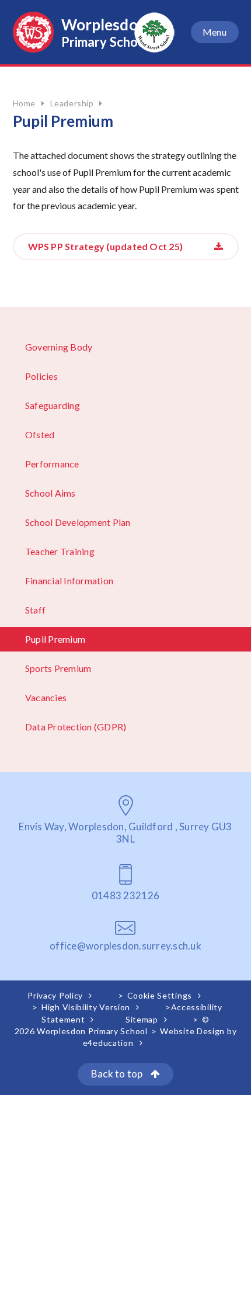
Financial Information (69, 580)
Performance (52, 463)
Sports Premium (58, 668)
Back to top (118, 1074)
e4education (108, 1043)
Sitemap (142, 1019)
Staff (35, 609)
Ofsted (39, 434)
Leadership (72, 103)
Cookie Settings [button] (160, 995)
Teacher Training (60, 551)
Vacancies (46, 697)
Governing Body (58, 346)
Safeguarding (52, 405)
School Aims (50, 492)
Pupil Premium (55, 638)
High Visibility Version (85, 1007)
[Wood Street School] (154, 33)
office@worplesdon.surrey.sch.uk (125, 946)
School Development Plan (78, 522)
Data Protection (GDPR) (75, 726)
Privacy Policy (55, 995)
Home (24, 103)
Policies (41, 376)
